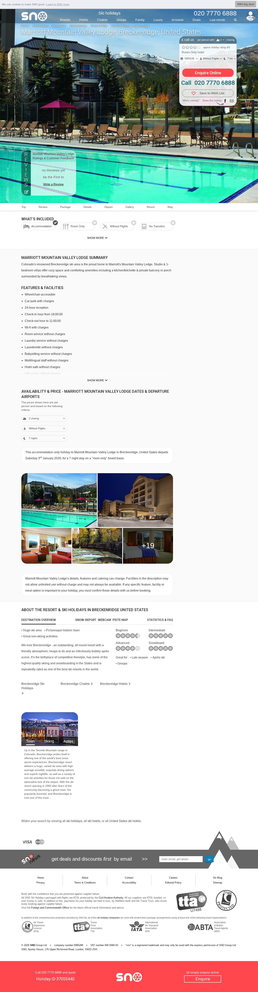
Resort (151, 206)
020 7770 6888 (51, 972)
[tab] (38, 620)
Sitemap (217, 882)
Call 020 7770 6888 (208, 82)
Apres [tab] (68, 741)
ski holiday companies (108, 917)
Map (170, 206)
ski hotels (94, 821)
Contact (129, 877)
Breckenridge (99, 25)
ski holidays (74, 821)
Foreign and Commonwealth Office (50, 907)
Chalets (102, 19)
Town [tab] (30, 741)
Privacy (40, 882)
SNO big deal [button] (245, 4)
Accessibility (129, 882)
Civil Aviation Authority (111, 897)
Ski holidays (109, 13)
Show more (95, 380)
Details (87, 206)
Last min (217, 19)
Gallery (129, 206)
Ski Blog (217, 877)
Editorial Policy (173, 882)
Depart (108, 206)
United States (78, 25)
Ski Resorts (59, 25)
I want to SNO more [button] (58, 4)
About (85, 877)
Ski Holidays (40, 25)
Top (24, 206)
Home (25, 25)
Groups (121, 19)
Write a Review (53, 184)
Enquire (202, 979)
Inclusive (178, 19)
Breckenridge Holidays (32, 686)
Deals (197, 19)
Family (139, 19)
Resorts (65, 19)
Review (43, 206)
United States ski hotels (125, 821)
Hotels (83, 19)
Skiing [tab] (49, 741)
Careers (173, 877)
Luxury (158, 19)
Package (65, 206)
